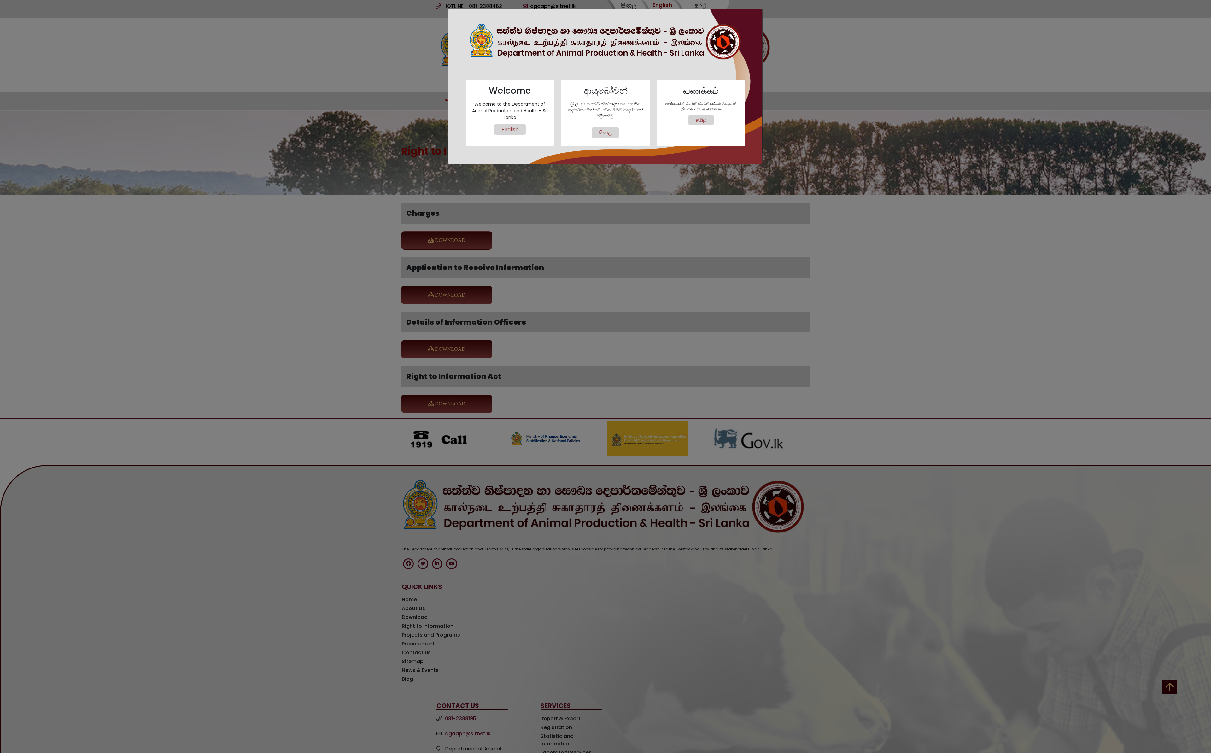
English (509, 129)
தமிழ (701, 120)
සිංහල (605, 132)
